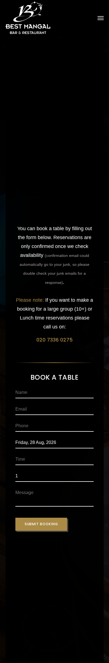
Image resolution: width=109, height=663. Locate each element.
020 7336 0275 (54, 339)
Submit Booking (41, 524)
